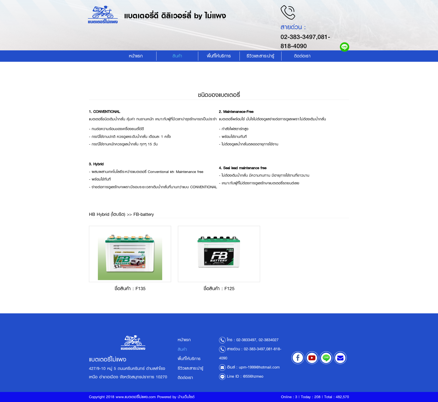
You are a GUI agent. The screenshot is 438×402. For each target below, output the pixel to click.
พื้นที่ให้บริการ (219, 55)
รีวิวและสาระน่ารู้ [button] (260, 55)
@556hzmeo (253, 376)
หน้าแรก (136, 55)
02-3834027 (269, 340)
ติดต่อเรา (302, 55)
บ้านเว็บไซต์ (186, 397)
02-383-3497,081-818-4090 (305, 41)
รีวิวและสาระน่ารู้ (190, 368)
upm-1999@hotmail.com (259, 367)
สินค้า (177, 55)
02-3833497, (246, 340)
